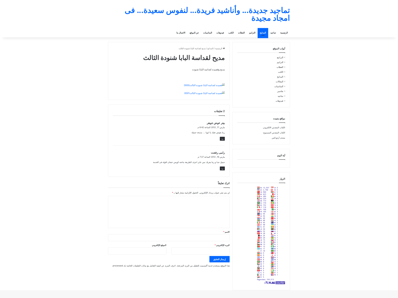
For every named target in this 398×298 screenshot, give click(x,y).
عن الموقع (194, 32)
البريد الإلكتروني (222, 245)
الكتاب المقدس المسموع (274, 132)
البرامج (280, 57)
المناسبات (207, 32)
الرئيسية (284, 32)
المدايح (263, 32)
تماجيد (273, 32)
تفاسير (280, 91)
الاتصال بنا (180, 32)
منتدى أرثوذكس (278, 137)
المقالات (279, 81)
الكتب (231, 32)
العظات (241, 32)
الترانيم (252, 32)
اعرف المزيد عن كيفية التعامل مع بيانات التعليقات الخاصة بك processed (144, 265)
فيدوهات (220, 32)
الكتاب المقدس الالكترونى (274, 127)
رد (222, 138)
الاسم (226, 232)
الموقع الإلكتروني (159, 245)
